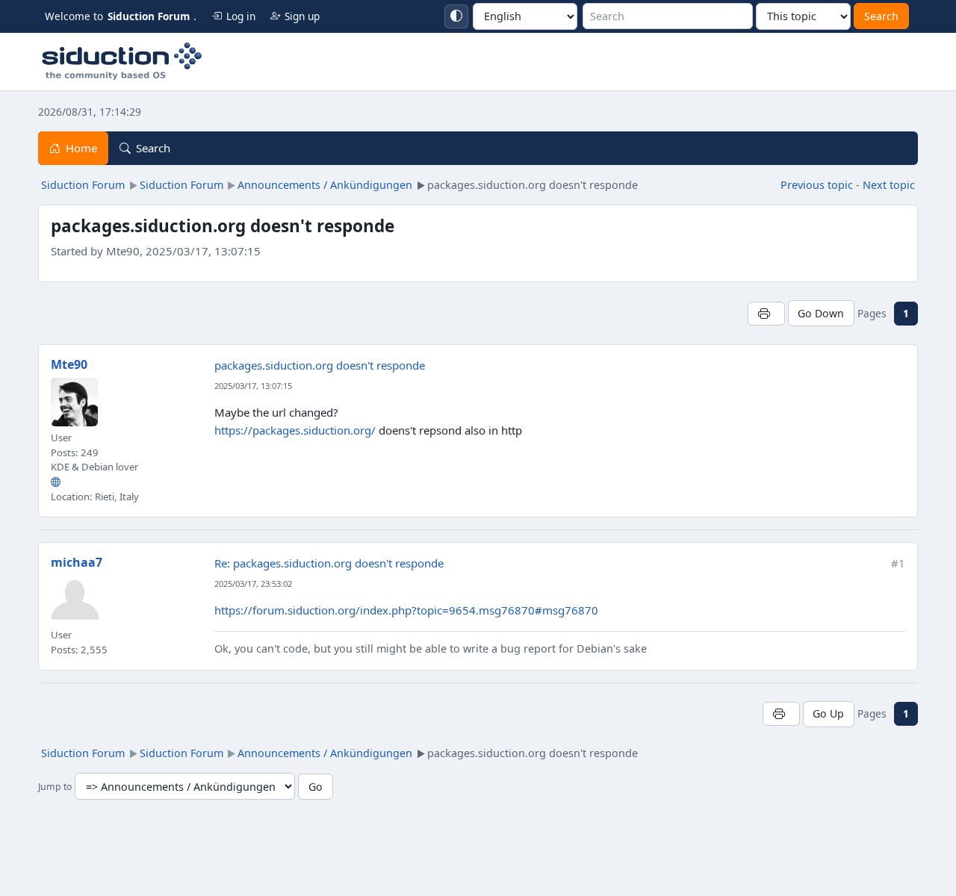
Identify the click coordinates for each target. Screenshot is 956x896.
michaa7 (76, 562)
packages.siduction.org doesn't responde (319, 365)
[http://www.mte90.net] (55, 481)
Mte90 (69, 364)
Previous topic (816, 185)
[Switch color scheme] (456, 16)
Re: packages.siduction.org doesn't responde (329, 563)
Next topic (889, 185)
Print (766, 313)
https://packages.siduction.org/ (295, 430)
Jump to (55, 787)
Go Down (821, 313)
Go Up (828, 713)
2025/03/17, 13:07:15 (253, 385)
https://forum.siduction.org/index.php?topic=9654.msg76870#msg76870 (406, 610)
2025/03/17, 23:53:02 (253, 583)
